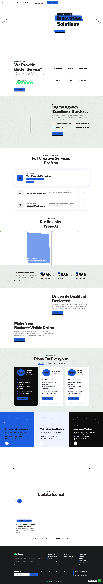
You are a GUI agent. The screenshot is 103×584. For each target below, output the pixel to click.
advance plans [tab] (51, 363)
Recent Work (51, 554)
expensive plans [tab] (62, 363)
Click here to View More (63, 539)
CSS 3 (70, 81)
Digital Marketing (36, 206)
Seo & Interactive (68, 561)
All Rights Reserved (56, 581)
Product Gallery (52, 556)
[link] (83, 178)
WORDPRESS (82, 68)
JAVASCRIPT (82, 81)
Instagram (25, 564)
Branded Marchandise (69, 558)
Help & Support (81, 557)
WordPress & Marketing (38, 176)
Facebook (17, 564)
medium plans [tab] (41, 363)
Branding (66, 554)
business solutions (36, 260)
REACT (58, 81)
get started (22, 398)
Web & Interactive (68, 556)
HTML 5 (70, 68)
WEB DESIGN (58, 68)
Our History (83, 554)
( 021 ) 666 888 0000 (81, 571)
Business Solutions (36, 193)
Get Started (59, 35)
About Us (50, 558)
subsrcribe (33, 574)
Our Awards (83, 560)
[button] (4, 21)
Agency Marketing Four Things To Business (25, 525)
